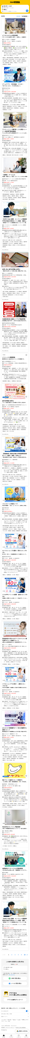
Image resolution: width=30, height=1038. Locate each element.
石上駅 (19, 1019)
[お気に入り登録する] (26, 31)
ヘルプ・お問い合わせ (5, 1025)
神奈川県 (9, 1019)
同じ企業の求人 (5, 249)
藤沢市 (14, 1019)
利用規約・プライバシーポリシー (7, 1027)
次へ (25, 954)
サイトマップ (13, 1025)
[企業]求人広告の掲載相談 (20, 1027)
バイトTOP (3, 1019)
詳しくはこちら (12, 974)
